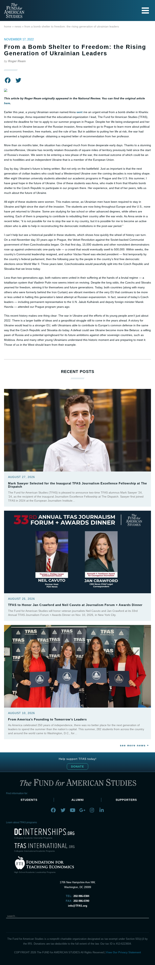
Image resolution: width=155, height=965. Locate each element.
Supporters (126, 799)
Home (7, 26)
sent (79, 112)
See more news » (134, 745)
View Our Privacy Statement (123, 952)
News (18, 26)
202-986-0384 (81, 896)
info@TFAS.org (77, 905)
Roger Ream (17, 61)
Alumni (77, 799)
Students (29, 799)
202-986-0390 (81, 900)
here (7, 103)
